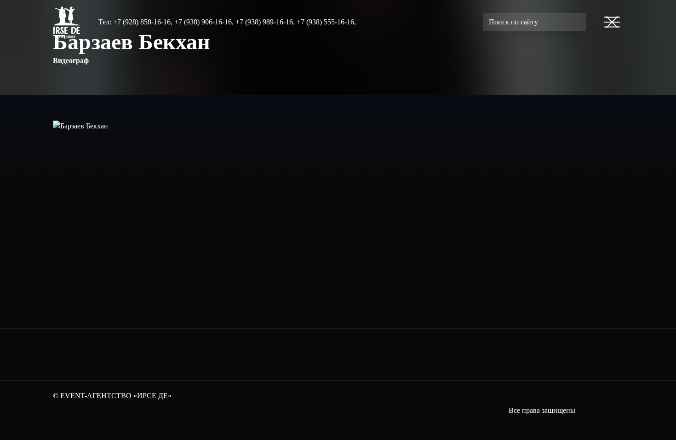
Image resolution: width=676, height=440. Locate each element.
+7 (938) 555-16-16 (325, 22)
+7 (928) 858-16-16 (142, 22)
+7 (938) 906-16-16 (203, 22)
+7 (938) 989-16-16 (264, 22)
